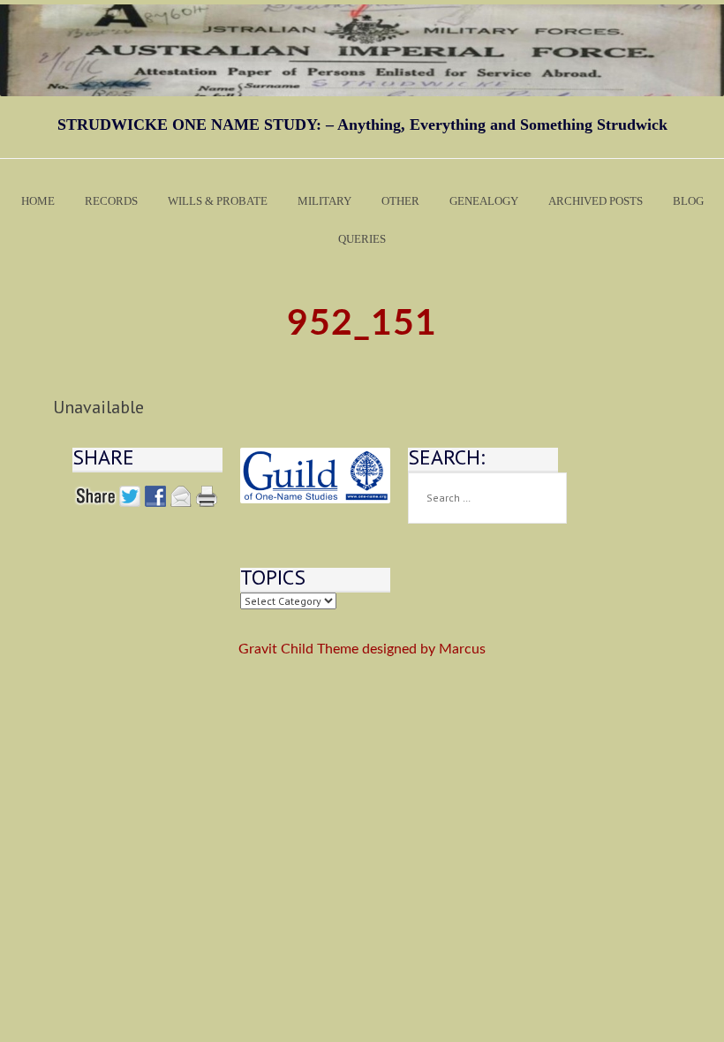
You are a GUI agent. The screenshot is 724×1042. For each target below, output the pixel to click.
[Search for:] (487, 498)
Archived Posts (595, 201)
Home (38, 201)
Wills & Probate (218, 201)
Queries (362, 238)
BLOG (688, 201)
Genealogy (483, 201)
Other (400, 201)
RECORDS (111, 201)
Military (324, 201)
